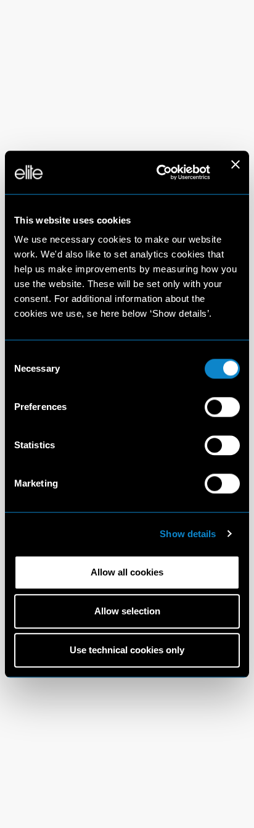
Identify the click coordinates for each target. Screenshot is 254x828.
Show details (188, 534)
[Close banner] (235, 172)
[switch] (222, 407)
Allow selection (127, 611)
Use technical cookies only (127, 650)
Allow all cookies (127, 572)
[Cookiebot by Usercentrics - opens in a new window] (158, 172)
